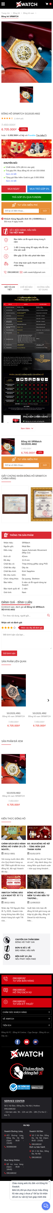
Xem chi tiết (11, 174)
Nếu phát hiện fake (25, 959)
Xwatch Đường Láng (13, 1131)
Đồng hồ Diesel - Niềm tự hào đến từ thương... (38, 895)
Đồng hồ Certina (19, 1032)
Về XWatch (8, 1019)
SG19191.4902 (39, 715)
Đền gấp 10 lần (23, 956)
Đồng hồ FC (6, 1032)
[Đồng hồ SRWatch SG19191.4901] (13, 690)
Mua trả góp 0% (39, 189)
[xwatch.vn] (27, 1054)
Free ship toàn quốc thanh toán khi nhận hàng (29, 264)
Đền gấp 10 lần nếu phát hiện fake (29, 255)
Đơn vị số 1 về (22, 948)
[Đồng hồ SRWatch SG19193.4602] (26, 94)
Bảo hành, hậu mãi (25, 950)
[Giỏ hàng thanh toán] (46, 3)
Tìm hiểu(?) (41, 135)
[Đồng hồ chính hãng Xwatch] (26, 4)
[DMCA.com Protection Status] (37, 1088)
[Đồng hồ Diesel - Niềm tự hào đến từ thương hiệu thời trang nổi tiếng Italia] (39, 882)
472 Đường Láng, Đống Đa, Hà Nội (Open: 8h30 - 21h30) (15, 1139)
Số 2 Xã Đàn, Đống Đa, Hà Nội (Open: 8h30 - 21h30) (40, 1138)
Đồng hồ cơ (44, 1032)
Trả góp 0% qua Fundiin (26, 197)
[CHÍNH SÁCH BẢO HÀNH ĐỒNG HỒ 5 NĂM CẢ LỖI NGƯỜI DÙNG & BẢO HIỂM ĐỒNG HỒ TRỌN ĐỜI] (13, 833)
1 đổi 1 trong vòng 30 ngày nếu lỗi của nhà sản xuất (31, 248)
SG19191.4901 (13, 715)
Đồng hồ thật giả (24, 942)
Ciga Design (33, 1032)
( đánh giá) (18, 119)
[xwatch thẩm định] (27, 1071)
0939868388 (11, 1147)
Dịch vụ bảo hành (37, 1147)
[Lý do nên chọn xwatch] (26, 324)
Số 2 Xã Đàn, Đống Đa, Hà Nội (40, 1152)
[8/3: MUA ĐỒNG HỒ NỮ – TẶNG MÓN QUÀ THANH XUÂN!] (39, 833)
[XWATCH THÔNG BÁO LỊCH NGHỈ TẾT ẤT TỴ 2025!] (13, 882)
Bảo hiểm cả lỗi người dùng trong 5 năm (29, 240)
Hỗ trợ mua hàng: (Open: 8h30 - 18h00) (15, 1166)
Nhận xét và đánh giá (11, 622)
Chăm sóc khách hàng (15, 1012)
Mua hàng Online (12, 1160)
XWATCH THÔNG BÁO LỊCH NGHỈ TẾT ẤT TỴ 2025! (12, 895)
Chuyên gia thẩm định (27, 939)
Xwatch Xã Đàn (36, 1131)
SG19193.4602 (13, 794)
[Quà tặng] (26, 149)
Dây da (4, 1036)
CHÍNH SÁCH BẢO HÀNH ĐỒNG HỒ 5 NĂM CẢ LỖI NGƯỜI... (13, 846)
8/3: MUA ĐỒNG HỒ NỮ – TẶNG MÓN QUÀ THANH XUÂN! (38, 846)
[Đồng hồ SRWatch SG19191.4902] (39, 690)
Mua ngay (14, 189)
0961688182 (13, 272)
